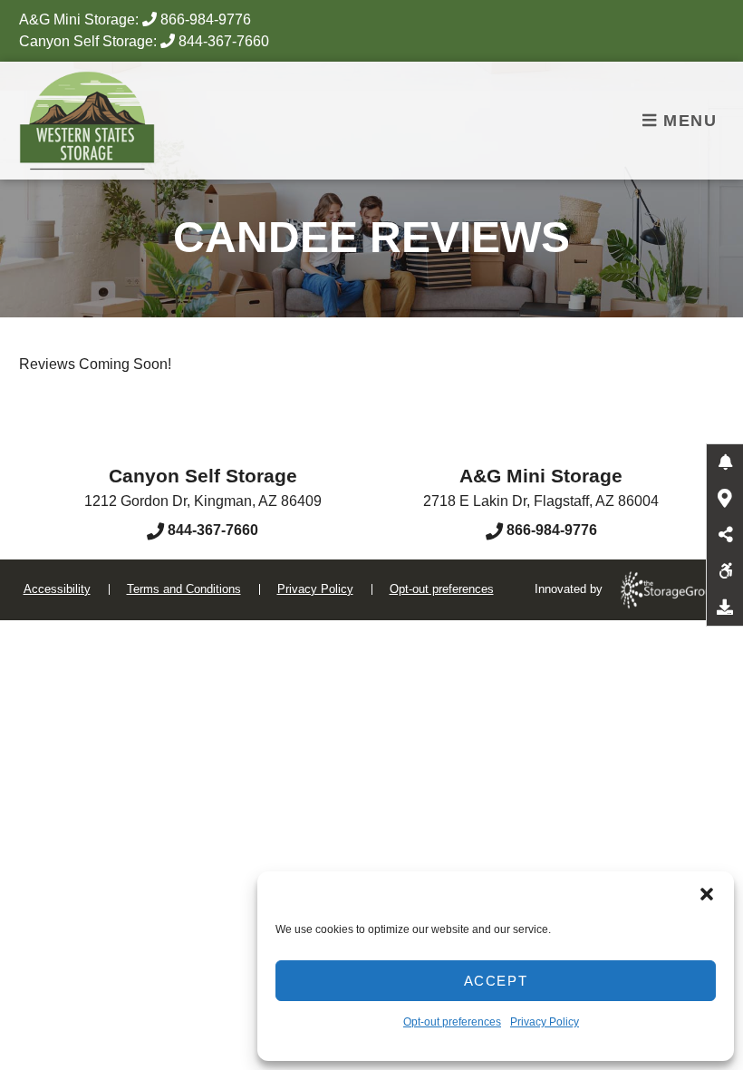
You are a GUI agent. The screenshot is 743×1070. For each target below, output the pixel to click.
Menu (688, 121)
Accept (496, 980)
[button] (707, 894)
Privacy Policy (544, 1022)
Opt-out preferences (452, 1022)
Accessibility (57, 589)
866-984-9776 (205, 19)
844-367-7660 (224, 41)
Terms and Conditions (184, 589)
